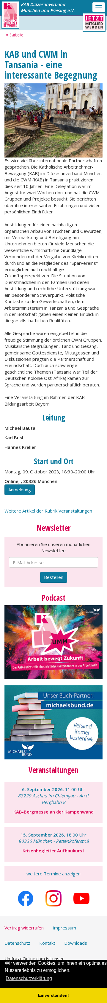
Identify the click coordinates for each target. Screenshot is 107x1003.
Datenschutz (17, 943)
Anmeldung (19, 490)
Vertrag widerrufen (24, 928)
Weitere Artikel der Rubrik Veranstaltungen (48, 511)
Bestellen (53, 577)
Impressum (64, 928)
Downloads (75, 943)
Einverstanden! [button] (53, 995)
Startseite (16, 35)
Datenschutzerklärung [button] (29, 978)
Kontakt (47, 943)
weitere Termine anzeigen (53, 874)
